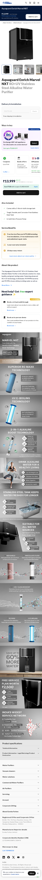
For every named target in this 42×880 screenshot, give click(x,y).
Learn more (35, 148)
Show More (6, 285)
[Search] (26, 3)
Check (34, 111)
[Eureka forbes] (7, 3)
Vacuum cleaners (8, 771)
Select (34, 143)
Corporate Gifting (9, 806)
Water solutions (8, 777)
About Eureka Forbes (10, 811)
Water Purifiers (7, 23)
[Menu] (38, 3)
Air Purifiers (6, 788)
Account (5, 800)
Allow (32, 873)
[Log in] (34, 3)
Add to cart (33, 17)
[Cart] (30, 3)
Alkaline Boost (17, 23)
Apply (36, 186)
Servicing (5, 794)
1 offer (5, 172)
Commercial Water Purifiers (13, 783)
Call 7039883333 (8, 850)
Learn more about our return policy (21, 256)
